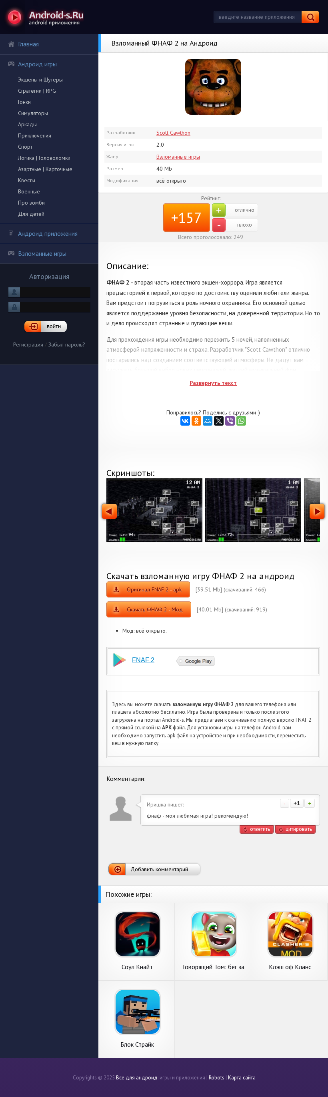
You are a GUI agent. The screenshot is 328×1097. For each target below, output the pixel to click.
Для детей (31, 213)
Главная (28, 44)
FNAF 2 (143, 660)
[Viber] (230, 421)
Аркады (27, 124)
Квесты (26, 180)
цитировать (299, 829)
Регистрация (28, 344)
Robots (216, 1077)
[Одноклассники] (196, 421)
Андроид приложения (48, 233)
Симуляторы (33, 113)
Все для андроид (137, 1077)
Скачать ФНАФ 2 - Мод (155, 609)
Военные (29, 191)
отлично (235, 210)
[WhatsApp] (241, 421)
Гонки (24, 102)
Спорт (25, 146)
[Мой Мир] (207, 421)
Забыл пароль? (66, 344)
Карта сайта (242, 1077)
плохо (234, 225)
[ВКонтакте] (185, 421)
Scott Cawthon (173, 132)
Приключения (34, 135)
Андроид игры (37, 64)
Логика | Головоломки (44, 157)
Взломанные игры (42, 253)
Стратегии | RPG (37, 90)
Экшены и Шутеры (40, 79)
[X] (219, 421)
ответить (260, 829)
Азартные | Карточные (45, 169)
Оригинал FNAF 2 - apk (154, 589)
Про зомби (31, 202)
